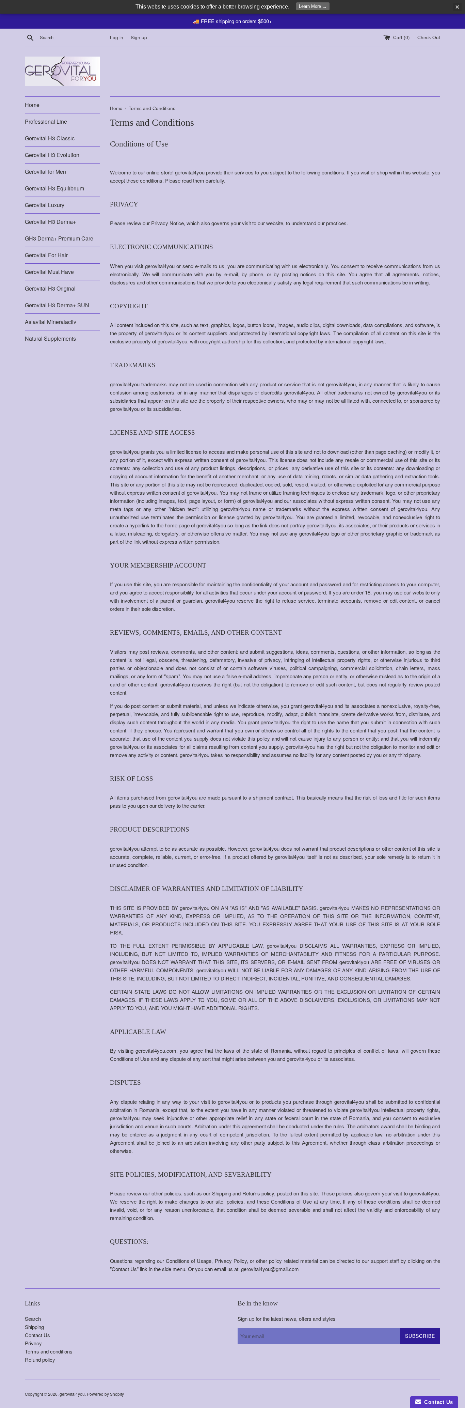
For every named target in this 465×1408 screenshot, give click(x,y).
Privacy (33, 1343)
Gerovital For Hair (46, 255)
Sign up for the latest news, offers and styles (287, 1318)
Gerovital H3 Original (50, 288)
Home (32, 105)
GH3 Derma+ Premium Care (59, 238)
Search (33, 1318)
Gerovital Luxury (44, 205)
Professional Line (46, 121)
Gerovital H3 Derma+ (50, 222)
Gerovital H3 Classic (50, 138)
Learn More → (313, 6)
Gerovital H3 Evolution (52, 155)
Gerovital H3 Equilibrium (54, 188)
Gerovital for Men (45, 171)
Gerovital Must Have (49, 272)
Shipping (34, 1326)
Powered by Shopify (105, 1394)
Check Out (428, 37)
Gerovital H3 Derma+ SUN (57, 305)
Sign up (139, 37)
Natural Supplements (50, 338)
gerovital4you (72, 1394)
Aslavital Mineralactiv (50, 322)
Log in (116, 37)
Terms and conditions (49, 1351)
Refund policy (40, 1359)
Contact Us (37, 1335)
